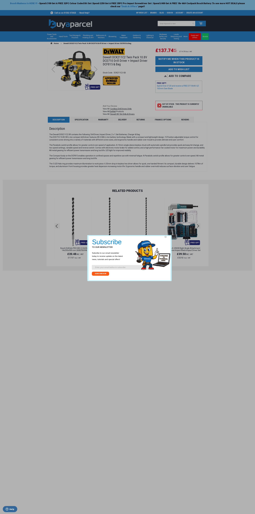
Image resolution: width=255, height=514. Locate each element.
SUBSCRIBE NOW (100, 273)
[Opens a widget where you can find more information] (10, 509)
